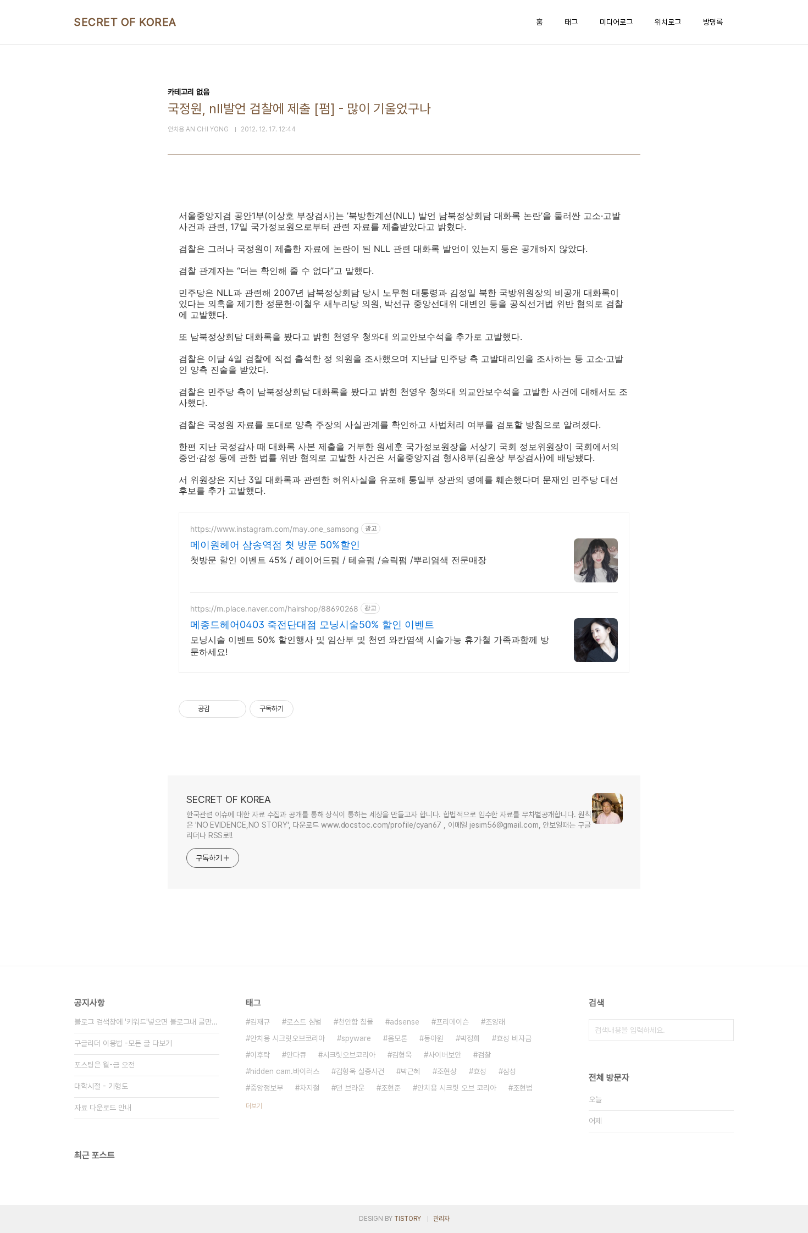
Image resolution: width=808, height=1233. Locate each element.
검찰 (484, 1054)
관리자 (441, 1219)
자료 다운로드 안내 (102, 1107)
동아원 (434, 1038)
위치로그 (668, 22)
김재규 (260, 1021)
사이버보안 (444, 1054)
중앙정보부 (266, 1087)
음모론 (397, 1038)
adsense (404, 1021)
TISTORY (407, 1219)
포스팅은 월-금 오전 (104, 1064)
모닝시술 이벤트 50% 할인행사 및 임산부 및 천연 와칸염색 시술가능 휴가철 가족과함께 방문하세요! (369, 645)
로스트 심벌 (304, 1021)
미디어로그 (616, 22)
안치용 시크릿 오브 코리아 (456, 1087)
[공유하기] (220, 709)
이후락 (260, 1054)
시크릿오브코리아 (349, 1054)
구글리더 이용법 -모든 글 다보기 (123, 1043)
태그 (571, 22)
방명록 (713, 22)
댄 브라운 (350, 1087)
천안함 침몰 (355, 1021)
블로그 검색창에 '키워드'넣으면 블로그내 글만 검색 (146, 1021)
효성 (479, 1071)
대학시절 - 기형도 (101, 1086)
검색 (722, 1030)
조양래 (495, 1021)
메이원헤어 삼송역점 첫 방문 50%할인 (275, 545)
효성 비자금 (514, 1038)
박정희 (470, 1038)
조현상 (447, 1071)
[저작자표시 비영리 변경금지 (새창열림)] (308, 708)
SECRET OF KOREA (125, 22)
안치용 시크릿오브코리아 (287, 1038)
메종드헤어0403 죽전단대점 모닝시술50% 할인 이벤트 (312, 624)
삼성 (509, 1071)
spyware (356, 1038)
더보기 (254, 1106)
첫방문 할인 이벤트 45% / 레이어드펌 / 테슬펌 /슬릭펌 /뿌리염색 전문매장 (338, 559)
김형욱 (402, 1054)
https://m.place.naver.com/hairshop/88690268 (274, 608)
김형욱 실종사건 (360, 1071)
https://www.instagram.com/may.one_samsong (274, 528)
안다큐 (296, 1054)
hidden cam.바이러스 (284, 1071)
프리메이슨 (452, 1021)
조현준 (391, 1087)
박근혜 (410, 1071)
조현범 (523, 1087)
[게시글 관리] (234, 709)
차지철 (309, 1087)
